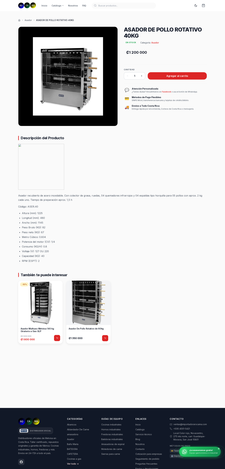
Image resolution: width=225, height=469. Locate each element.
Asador (28, 20)
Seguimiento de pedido (147, 459)
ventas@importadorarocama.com (190, 424)
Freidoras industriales (112, 434)
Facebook (166, 92)
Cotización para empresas (148, 454)
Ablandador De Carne (78, 429)
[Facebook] (21, 462)
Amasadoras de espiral (112, 444)
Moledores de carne (111, 449)
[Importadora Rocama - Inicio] (27, 5)
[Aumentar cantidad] (141, 76)
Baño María (72, 444)
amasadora (72, 434)
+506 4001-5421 (181, 428)
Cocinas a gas (74, 459)
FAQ (84, 5)
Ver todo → (73, 463)
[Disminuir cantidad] (127, 76)
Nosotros (73, 5)
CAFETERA (72, 454)
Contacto (140, 449)
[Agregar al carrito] (57, 338)
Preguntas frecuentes (146, 463)
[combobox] (124, 6)
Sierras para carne (110, 454)
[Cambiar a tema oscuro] (196, 5)
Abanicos (71, 424)
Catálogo (56, 5)
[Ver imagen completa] (68, 76)
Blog (137, 439)
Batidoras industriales (112, 439)
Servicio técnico (143, 434)
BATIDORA (72, 449)
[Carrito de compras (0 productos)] (203, 5)
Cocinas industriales (111, 424)
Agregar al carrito (177, 75)
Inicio (44, 5)
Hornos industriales (111, 429)
